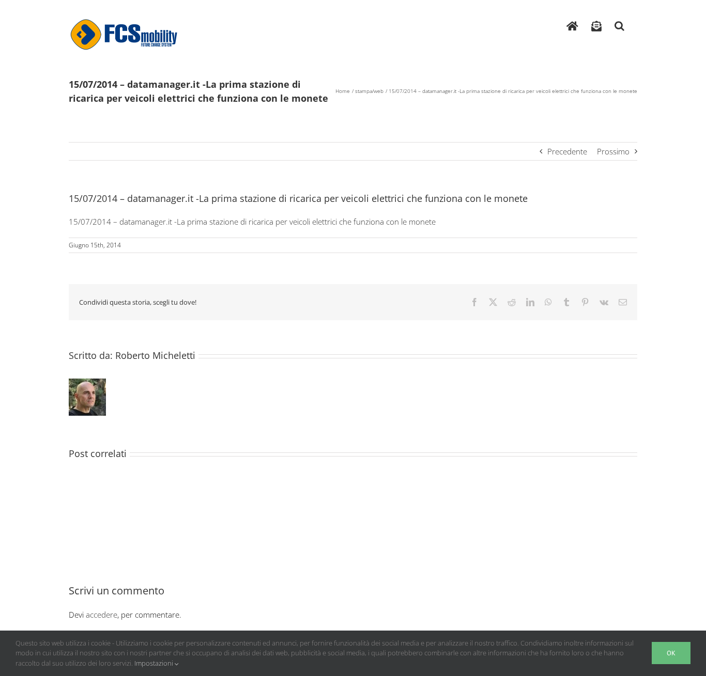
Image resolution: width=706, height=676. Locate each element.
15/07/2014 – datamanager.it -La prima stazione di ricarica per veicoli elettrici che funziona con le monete (252, 221)
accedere (101, 614)
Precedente (567, 151)
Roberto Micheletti (155, 355)
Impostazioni (154, 663)
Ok (671, 653)
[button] (619, 23)
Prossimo (613, 151)
